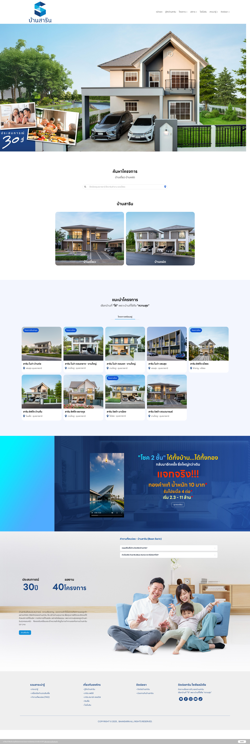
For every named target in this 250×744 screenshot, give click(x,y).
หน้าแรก (159, 11)
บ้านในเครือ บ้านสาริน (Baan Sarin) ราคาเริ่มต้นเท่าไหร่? (140, 569)
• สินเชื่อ (86, 715)
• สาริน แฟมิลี (88, 707)
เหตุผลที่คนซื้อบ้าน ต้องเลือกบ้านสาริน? (134, 562)
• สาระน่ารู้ (34, 703)
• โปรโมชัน (87, 719)
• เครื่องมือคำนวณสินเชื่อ (40, 707)
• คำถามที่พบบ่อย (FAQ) (40, 711)
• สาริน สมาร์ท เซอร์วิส (92, 711)
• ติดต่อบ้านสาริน (143, 703)
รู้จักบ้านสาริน (170, 11)
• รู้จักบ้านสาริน (89, 703)
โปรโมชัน (203, 11)
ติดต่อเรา (224, 11)
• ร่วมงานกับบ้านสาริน (145, 707)
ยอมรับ (242, 742)
